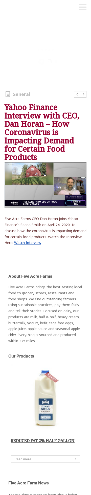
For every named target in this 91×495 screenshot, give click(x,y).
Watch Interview (27, 242)
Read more (23, 459)
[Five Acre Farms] (13, 7)
